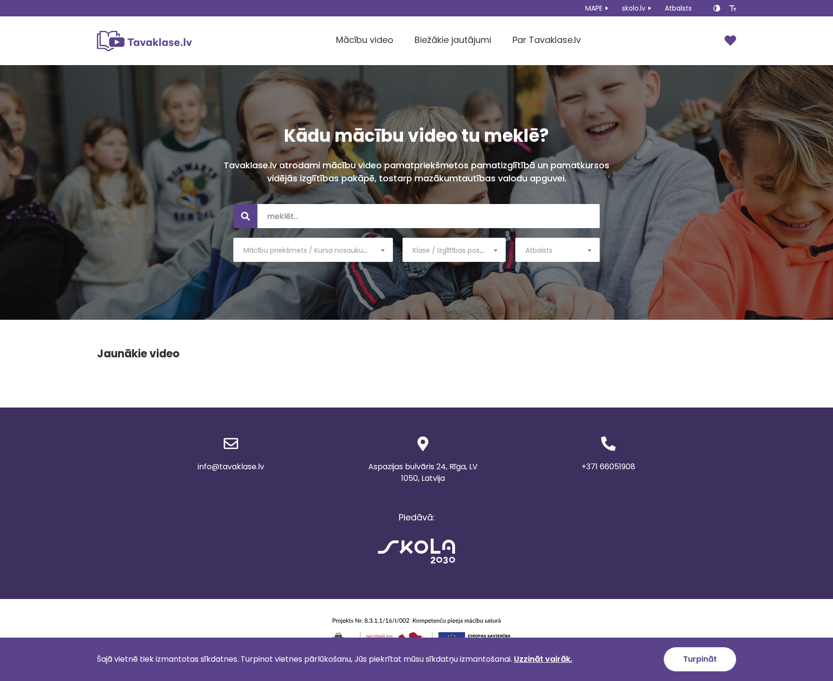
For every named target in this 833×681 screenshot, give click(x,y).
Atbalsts (678, 8)
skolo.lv (633, 8)
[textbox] (313, 250)
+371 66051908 (608, 466)
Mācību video (364, 40)
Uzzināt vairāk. (543, 659)
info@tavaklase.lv (231, 466)
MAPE (594, 8)
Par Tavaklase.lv (546, 40)
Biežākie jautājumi (453, 40)
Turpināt (700, 659)
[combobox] (313, 250)
